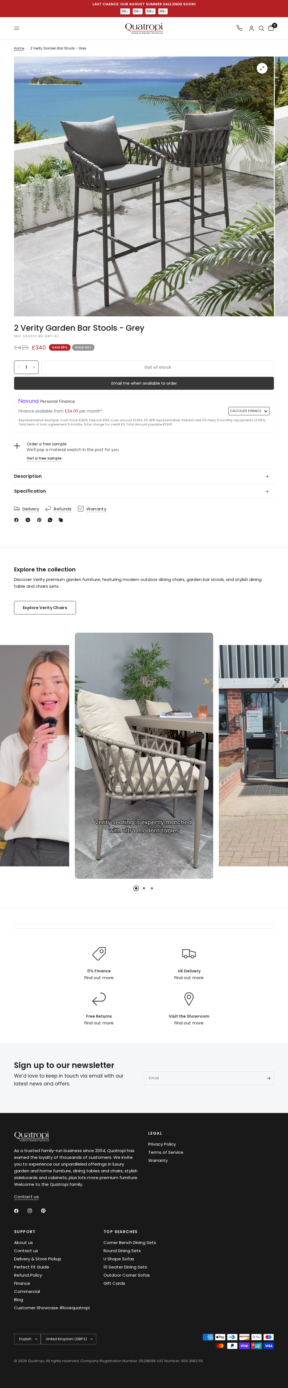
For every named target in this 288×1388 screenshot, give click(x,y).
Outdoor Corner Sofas (127, 1275)
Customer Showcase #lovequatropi (52, 1308)
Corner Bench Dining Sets (130, 1242)
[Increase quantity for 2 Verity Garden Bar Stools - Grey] (34, 367)
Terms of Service (165, 1152)
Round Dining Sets (122, 1251)
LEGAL (155, 1133)
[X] (29, 520)
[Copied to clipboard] (61, 520)
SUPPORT (25, 1232)
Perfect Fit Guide (31, 1267)
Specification (30, 491)
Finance (22, 1283)
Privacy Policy (162, 1144)
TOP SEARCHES (121, 1232)
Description (28, 476)
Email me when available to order (144, 383)
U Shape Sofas (119, 1259)
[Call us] (239, 28)
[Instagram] (34, 1211)
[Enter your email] (268, 1078)
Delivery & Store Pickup (37, 1259)
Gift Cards (114, 1283)
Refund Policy (28, 1275)
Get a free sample (44, 458)
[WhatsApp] (51, 520)
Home (19, 48)
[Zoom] (262, 68)
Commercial (27, 1291)
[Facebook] (17, 520)
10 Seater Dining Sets (125, 1267)
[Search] (261, 28)
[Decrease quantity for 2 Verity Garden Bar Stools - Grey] (18, 367)
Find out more (98, 978)
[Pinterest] (40, 520)
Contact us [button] (26, 1196)
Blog (18, 1300)
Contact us (26, 1251)
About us (23, 1242)
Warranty (158, 1160)
